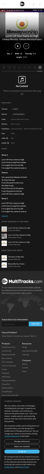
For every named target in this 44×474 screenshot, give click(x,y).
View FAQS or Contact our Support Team (18, 336)
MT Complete (7, 362)
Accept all (22, 451)
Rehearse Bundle (8, 354)
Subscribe (35, 324)
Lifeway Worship (10, 39)
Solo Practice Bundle (10, 395)
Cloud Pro (6, 384)
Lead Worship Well (29, 351)
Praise (15, 109)
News (24, 371)
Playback (5, 373)
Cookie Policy (9, 467)
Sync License (7, 358)
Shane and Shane (14, 230)
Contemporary (18, 114)
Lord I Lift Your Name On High (19, 228)
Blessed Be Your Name (16, 264)
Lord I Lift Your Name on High (19, 242)
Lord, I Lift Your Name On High (19, 235)
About (24, 364)
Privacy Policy (23, 467)
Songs (24, 347)
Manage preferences (22, 441)
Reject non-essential (22, 446)
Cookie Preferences (11, 436)
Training (25, 354)
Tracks (4, 369)
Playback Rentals (8, 380)
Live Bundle (6, 351)
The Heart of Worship (16, 257)
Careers (25, 367)
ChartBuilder (7, 391)
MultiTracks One (8, 347)
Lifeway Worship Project (30, 39)
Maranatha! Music (14, 237)
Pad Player (6, 377)
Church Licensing (9, 365)
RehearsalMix (7, 388)
